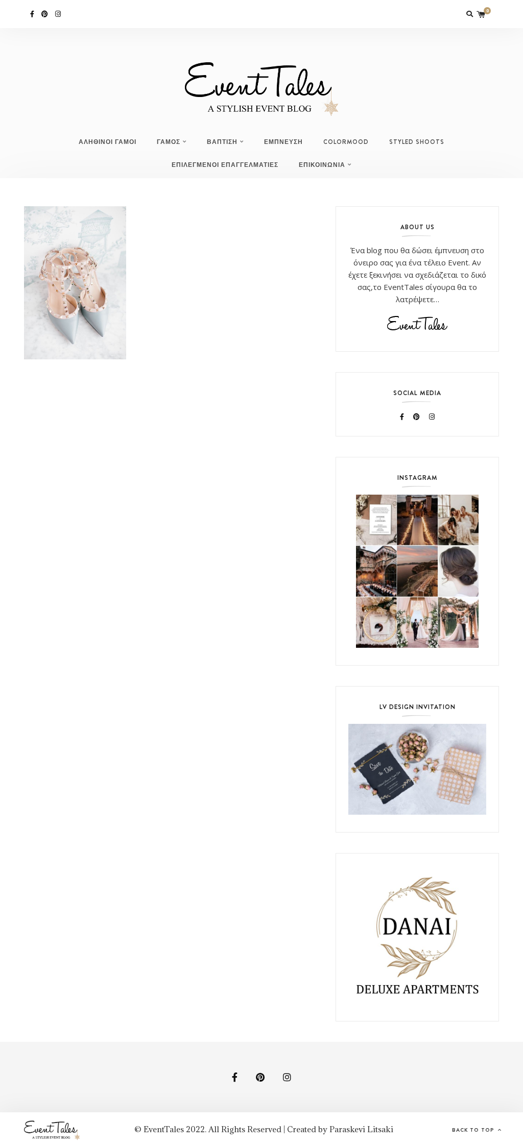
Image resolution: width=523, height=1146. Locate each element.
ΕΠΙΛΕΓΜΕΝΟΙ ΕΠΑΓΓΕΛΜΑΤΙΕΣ (225, 165)
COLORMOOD (346, 142)
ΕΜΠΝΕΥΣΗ (283, 142)
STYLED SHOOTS (416, 142)
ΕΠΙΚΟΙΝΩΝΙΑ (322, 165)
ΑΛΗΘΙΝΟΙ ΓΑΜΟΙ (107, 142)
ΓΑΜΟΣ (168, 142)
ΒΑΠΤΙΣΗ (222, 142)
